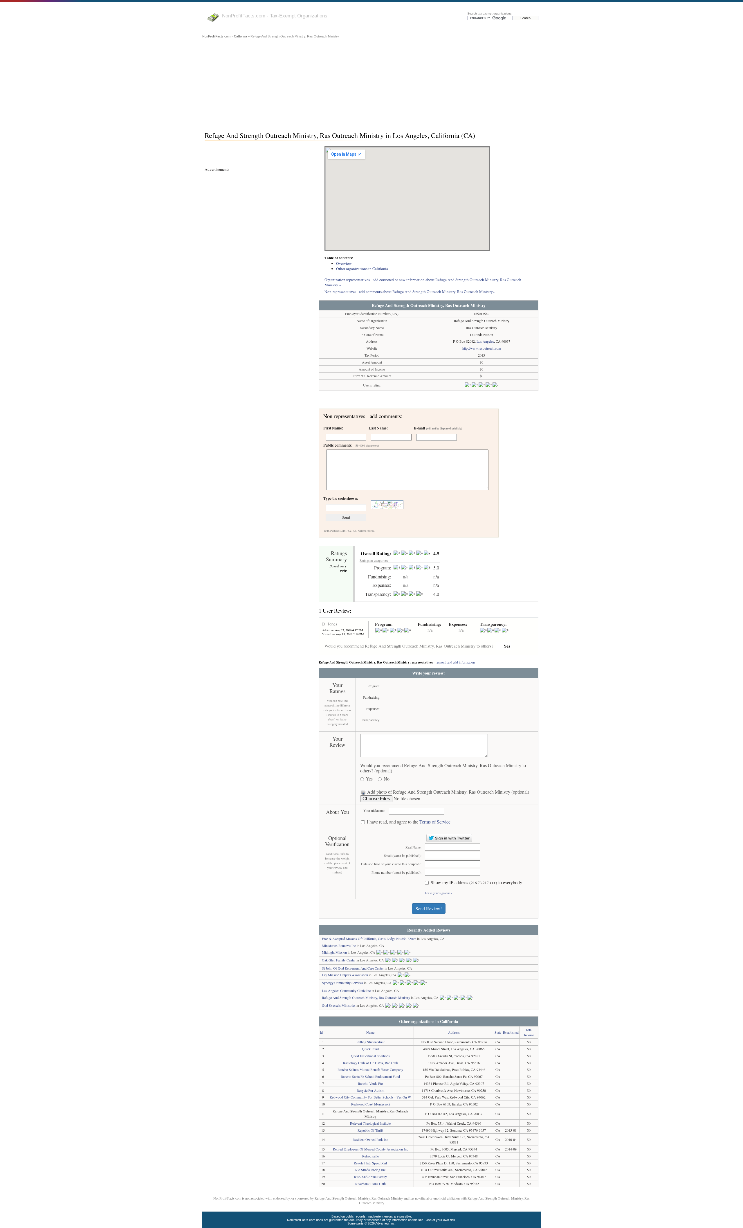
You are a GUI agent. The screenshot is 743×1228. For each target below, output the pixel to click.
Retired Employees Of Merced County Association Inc (370, 1149)
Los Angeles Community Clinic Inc (346, 990)
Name (370, 1032)
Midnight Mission (334, 952)
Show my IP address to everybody (476, 882)
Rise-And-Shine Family (370, 1176)
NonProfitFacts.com (216, 36)
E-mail (438, 428)
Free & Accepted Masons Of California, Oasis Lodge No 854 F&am (369, 938)
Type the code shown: (340, 498)
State (498, 1032)
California (240, 36)
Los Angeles (485, 341)
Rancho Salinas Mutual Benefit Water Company (370, 1069)
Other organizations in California (362, 268)
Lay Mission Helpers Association (345, 974)
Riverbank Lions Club (370, 1183)
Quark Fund (370, 1049)
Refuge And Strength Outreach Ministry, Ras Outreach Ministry (366, 997)
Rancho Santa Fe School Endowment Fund (370, 1076)
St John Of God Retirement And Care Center (353, 968)
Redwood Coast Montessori (370, 1104)
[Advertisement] (371, 83)
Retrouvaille (370, 1156)
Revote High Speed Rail (370, 1163)
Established (511, 1032)
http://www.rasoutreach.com (481, 348)
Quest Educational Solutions (370, 1055)
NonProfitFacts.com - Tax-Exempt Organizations (274, 16)
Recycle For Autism (370, 1090)
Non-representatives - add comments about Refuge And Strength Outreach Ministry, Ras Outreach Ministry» (409, 291)
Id (321, 1032)
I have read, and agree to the (408, 822)
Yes (369, 779)
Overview (344, 263)
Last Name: (378, 428)
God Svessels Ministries (339, 1005)
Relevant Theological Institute (370, 1123)
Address (454, 1032)
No (386, 779)
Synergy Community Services (342, 982)
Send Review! (429, 908)
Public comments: (351, 445)
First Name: (333, 428)
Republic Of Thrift (370, 1130)
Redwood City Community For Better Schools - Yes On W (370, 1097)
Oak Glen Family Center (339, 960)
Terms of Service (434, 822)
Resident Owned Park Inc (370, 1139)
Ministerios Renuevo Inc (339, 945)
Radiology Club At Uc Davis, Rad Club (370, 1062)
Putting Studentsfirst (370, 1042)
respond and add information (455, 662)
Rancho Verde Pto (370, 1083)
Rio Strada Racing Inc (370, 1169)
